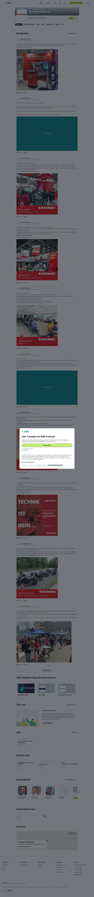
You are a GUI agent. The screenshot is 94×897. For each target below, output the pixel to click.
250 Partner (34, 455)
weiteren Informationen (27, 459)
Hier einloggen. (25, 450)
